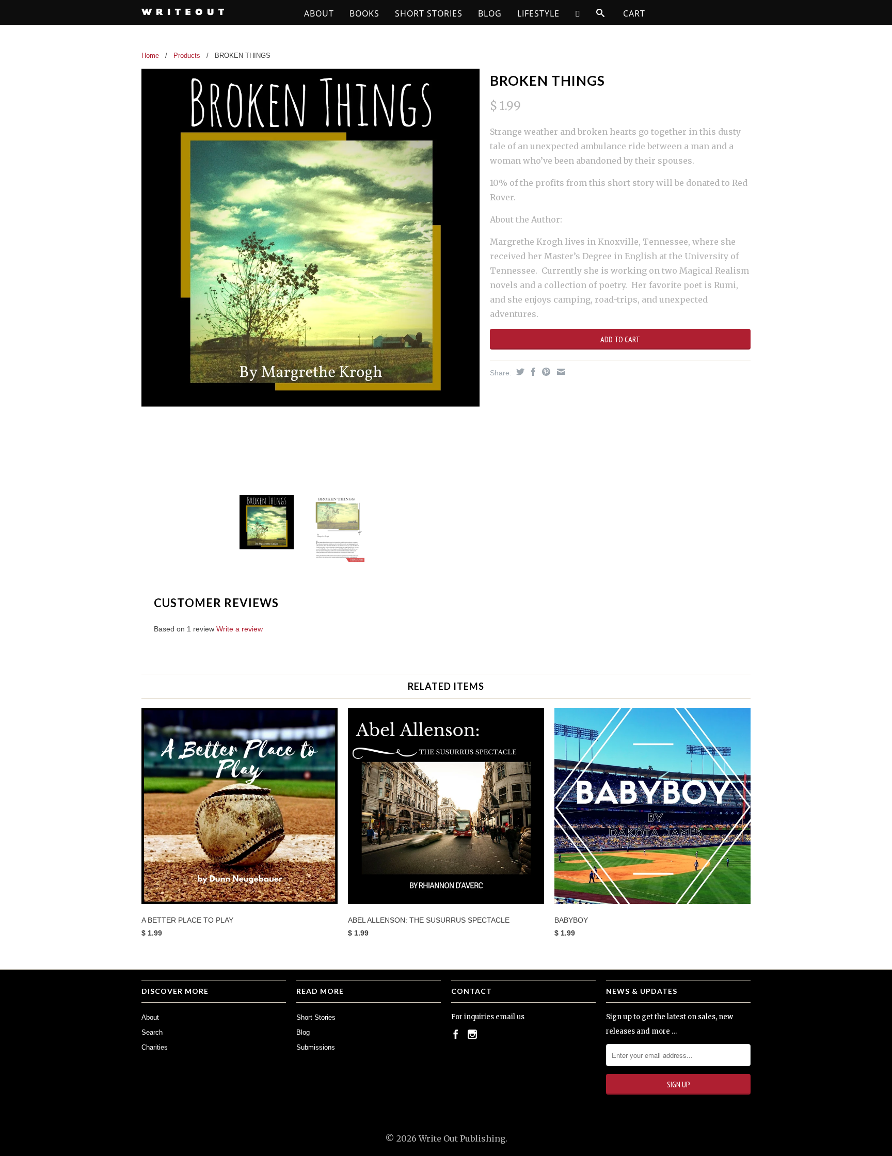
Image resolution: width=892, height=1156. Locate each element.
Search (152, 1032)
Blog (490, 13)
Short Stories (429, 13)
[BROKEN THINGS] (310, 238)
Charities (154, 1047)
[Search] (600, 13)
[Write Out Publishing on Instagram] (472, 1034)
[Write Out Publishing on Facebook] (455, 1034)
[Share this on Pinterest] (544, 372)
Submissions (315, 1047)
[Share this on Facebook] (532, 372)
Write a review (239, 629)
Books (364, 13)
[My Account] (578, 13)
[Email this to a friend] (559, 372)
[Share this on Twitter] (519, 372)
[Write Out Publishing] (213, 12)
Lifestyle (538, 13)
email (505, 1016)
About (319, 13)
